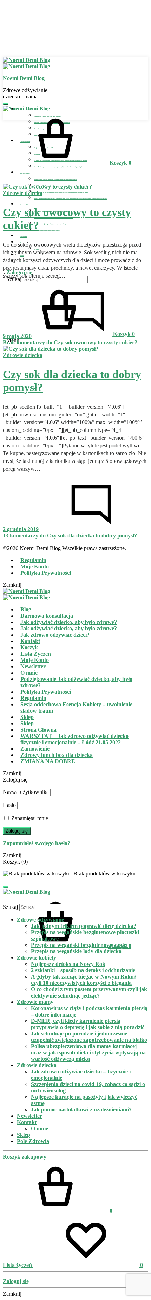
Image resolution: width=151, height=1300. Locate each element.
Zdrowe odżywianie (40, 920)
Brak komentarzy (70, 342)
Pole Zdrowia (33, 1141)
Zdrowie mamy (25, 173)
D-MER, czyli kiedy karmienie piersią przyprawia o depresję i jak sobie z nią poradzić (87, 1024)
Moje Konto (34, 566)
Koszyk (29, 647)
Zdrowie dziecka (25, 205)
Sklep (27, 717)
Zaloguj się (17, 831)
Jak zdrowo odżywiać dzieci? (55, 635)
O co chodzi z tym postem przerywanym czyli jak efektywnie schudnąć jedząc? (58, 167)
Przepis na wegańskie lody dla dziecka (76, 951)
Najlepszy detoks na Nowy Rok (68, 964)
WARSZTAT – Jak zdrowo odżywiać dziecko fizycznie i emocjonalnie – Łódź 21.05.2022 (74, 739)
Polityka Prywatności (45, 573)
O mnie (29, 673)
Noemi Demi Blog (24, 78)
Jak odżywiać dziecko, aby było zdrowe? (68, 622)
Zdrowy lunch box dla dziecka (56, 755)
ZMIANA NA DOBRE (47, 761)
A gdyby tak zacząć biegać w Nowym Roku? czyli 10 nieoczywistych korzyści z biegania (84, 980)
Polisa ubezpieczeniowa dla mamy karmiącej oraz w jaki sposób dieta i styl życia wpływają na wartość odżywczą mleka (70, 198)
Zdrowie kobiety (36, 958)
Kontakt (30, 641)
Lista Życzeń (35, 654)
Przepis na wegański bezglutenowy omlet (79, 945)
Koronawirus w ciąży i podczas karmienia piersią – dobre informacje (55, 179)
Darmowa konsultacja (46, 616)
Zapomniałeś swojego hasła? (36, 843)
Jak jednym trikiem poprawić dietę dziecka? (83, 926)
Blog (25, 609)
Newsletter (23, 236)
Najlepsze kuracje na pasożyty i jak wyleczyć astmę (50, 224)
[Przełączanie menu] (5, 104)
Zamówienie (35, 749)
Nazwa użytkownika (26, 792)
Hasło (9, 805)
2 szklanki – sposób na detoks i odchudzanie (83, 970)
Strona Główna (38, 730)
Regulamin (33, 560)
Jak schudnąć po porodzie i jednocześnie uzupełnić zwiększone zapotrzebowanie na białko (61, 192)
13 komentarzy (70, 536)
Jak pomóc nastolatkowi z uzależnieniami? (47, 230)
